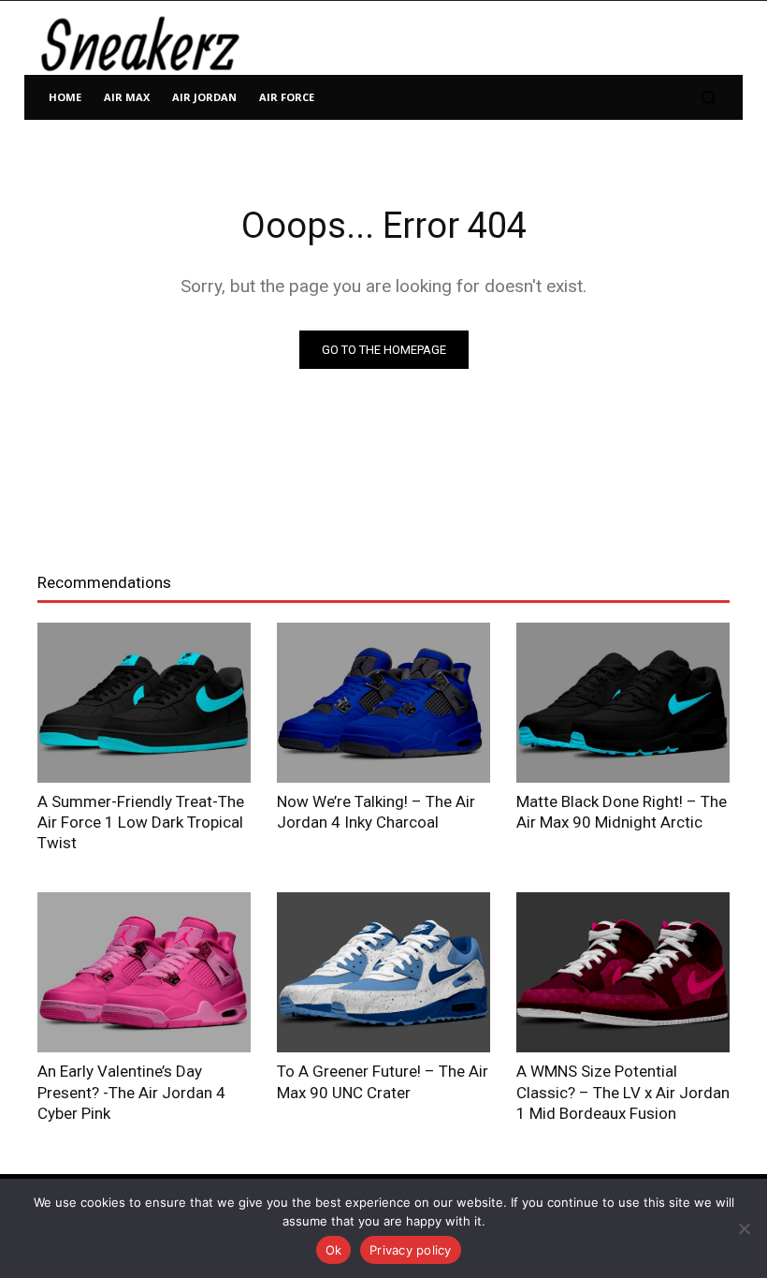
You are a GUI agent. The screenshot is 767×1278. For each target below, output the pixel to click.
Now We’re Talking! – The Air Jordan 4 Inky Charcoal (376, 811)
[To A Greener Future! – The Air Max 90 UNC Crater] (383, 972)
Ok (334, 1249)
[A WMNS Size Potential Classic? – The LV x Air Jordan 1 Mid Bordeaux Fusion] (623, 972)
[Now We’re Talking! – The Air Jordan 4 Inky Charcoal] (383, 703)
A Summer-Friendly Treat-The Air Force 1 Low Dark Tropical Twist (140, 822)
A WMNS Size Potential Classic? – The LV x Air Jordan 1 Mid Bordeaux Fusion (623, 1092)
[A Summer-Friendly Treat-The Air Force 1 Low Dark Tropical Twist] (144, 703)
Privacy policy (410, 1249)
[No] (743, 1228)
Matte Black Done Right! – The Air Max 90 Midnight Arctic (621, 811)
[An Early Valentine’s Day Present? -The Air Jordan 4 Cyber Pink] (144, 972)
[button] (708, 98)
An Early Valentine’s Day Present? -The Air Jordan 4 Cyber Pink (131, 1092)
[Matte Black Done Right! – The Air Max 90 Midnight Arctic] (623, 703)
